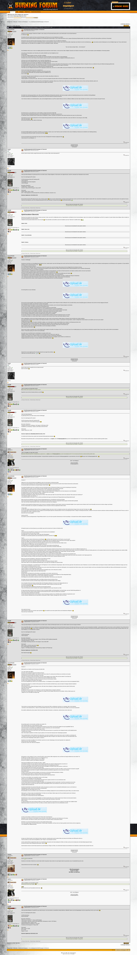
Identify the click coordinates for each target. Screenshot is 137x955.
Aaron (73, 953)
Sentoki (9, 149)
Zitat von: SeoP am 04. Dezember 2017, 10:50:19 (74, 204)
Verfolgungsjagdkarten (62, 438)
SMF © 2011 (68, 952)
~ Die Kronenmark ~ (74, 869)
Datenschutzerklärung (35, 11)
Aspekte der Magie (74, 870)
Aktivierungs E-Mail (17, 16)
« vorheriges (122, 24)
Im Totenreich (74, 146)
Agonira (9, 448)
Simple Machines (73, 952)
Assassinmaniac (11, 29)
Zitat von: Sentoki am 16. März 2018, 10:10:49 (29, 388)
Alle (14, 25)
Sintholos (9, 854)
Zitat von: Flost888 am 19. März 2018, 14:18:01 (30, 452)
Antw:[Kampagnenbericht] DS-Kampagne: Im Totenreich (35, 149)
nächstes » (128, 24)
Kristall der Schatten (74, 145)
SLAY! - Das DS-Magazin (74, 460)
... (12, 25)
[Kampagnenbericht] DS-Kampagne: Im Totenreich (34, 29)
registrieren (25, 14)
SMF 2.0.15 (63, 952)
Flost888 (9, 170)
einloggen (19, 14)
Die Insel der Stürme (74, 462)
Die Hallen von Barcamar (74, 872)
